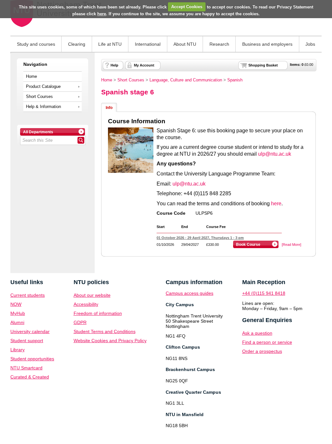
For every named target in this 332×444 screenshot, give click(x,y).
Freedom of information (98, 313)
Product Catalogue (43, 86)
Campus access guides (189, 293)
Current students (27, 295)
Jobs (310, 44)
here (101, 13)
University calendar (30, 331)
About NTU (184, 44)
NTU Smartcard (26, 367)
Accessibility (86, 304)
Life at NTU (110, 44)
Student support (26, 340)
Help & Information (43, 106)
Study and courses (36, 44)
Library (17, 349)
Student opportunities (32, 358)
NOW (15, 304)
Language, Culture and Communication (185, 80)
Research (219, 44)
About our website (92, 295)
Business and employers (267, 44)
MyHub (17, 313)
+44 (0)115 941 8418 (263, 293)
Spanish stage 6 (127, 92)
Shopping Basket (263, 65)
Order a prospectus (262, 351)
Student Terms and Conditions (105, 331)
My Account (144, 65)
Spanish (235, 80)
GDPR (80, 322)
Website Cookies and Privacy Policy (110, 340)
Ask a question (257, 333)
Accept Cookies (186, 6)
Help (114, 65)
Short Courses (39, 96)
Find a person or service (267, 342)
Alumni (17, 322)
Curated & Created (29, 376)
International (147, 44)
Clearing (76, 44)
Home (31, 76)
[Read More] (291, 244)
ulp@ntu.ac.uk (274, 154)
